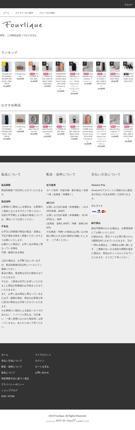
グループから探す (47, 13)
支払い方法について (11, 360)
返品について (8, 372)
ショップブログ (9, 390)
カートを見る (42, 366)
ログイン (39, 360)
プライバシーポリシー (12, 384)
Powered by (50, 421)
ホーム (6, 13)
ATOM (11, 396)
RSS (3, 396)
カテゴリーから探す (24, 13)
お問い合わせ (42, 372)
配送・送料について (11, 366)
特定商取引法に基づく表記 (15, 378)
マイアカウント (43, 354)
